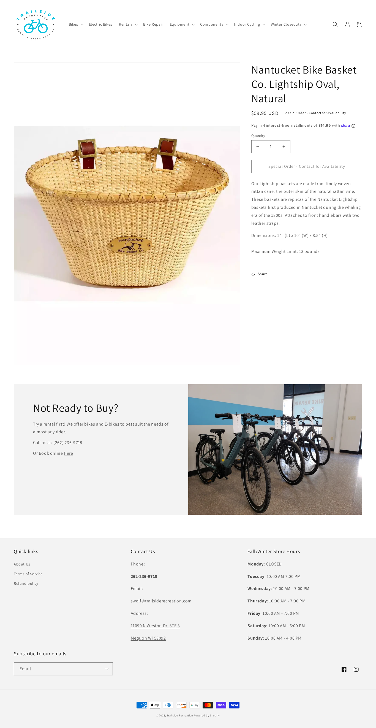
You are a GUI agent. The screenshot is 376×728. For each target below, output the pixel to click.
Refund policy (26, 583)
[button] (76, 24)
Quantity (258, 135)
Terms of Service (28, 573)
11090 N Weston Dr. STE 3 (155, 626)
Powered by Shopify (207, 715)
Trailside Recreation (180, 715)
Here (68, 453)
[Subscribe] (106, 668)
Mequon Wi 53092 (148, 638)
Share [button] (263, 273)
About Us (22, 564)
